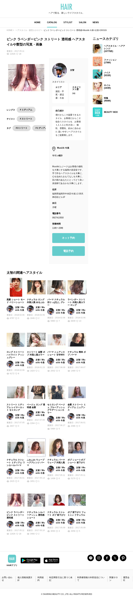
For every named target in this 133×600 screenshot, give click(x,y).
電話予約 (68, 251)
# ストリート (26, 119)
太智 (72, 70)
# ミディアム (26, 109)
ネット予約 (68, 237)
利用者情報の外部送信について (91, 578)
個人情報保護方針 (25, 578)
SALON (82, 22)
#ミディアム (41, 128)
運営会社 (126, 578)
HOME (37, 22)
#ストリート (21, 128)
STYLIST (67, 22)
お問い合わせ (7, 578)
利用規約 (40, 578)
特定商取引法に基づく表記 (60, 578)
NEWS (96, 22)
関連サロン (113, 578)
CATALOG (52, 22)
